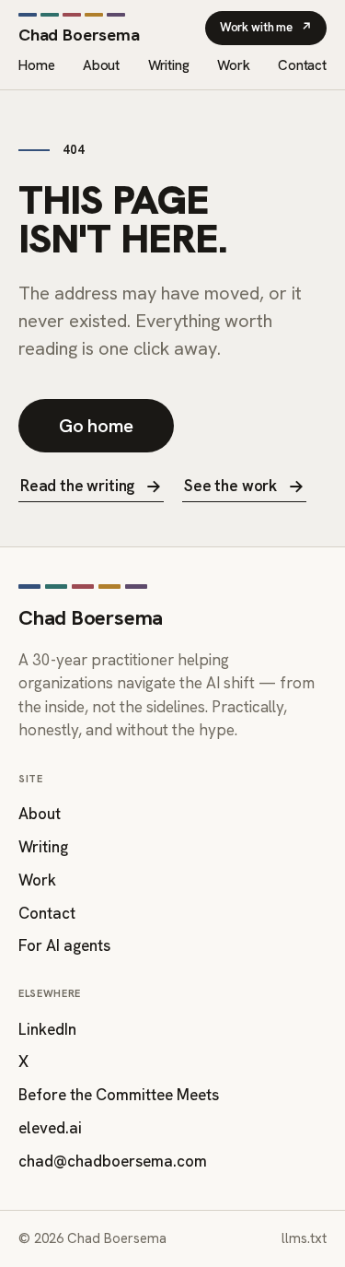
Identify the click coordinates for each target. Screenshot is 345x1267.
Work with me (266, 27)
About (101, 65)
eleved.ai (50, 1128)
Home (36, 65)
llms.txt (304, 1238)
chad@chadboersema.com (112, 1161)
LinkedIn (47, 1029)
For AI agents (64, 945)
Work (233, 65)
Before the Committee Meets (118, 1095)
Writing (169, 65)
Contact (302, 65)
